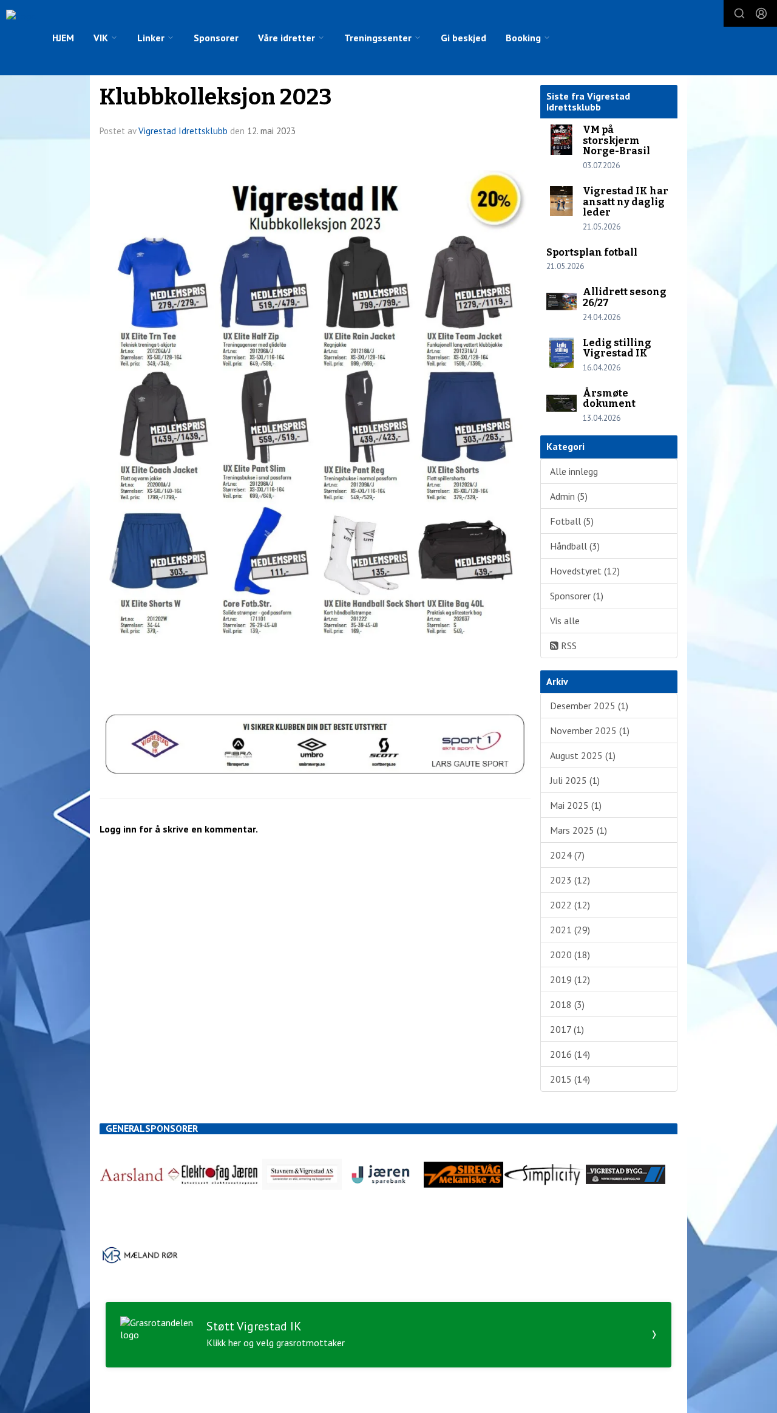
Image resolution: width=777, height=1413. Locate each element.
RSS (567, 645)
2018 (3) (567, 1004)
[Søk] (739, 13)
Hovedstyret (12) (585, 571)
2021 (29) (570, 930)
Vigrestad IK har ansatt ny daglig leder (625, 201)
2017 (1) (567, 1029)
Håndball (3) (575, 546)
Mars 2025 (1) (578, 830)
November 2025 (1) (589, 730)
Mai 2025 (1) (576, 805)
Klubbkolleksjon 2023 (216, 97)
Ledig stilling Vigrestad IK (617, 348)
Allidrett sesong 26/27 (625, 297)
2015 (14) (570, 1079)
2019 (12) (570, 979)
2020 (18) (570, 954)
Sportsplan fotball (591, 252)
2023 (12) (570, 880)
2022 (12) (570, 905)
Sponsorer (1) (576, 596)
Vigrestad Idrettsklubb (183, 131)
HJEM (63, 38)
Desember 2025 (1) (589, 706)
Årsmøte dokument (609, 398)
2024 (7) (567, 855)
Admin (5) (569, 496)
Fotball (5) (572, 521)
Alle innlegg (574, 471)
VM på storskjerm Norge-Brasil (616, 140)
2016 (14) (570, 1054)
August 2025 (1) (583, 755)
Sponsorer (216, 38)
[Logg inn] (761, 13)
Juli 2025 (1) (575, 780)
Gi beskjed (463, 38)
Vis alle (565, 621)
